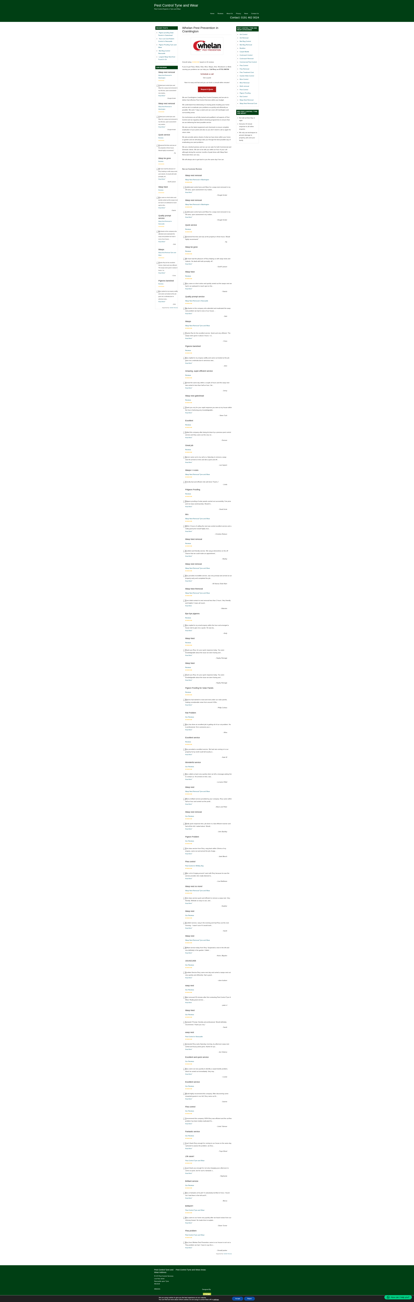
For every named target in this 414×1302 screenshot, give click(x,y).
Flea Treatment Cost (247, 72)
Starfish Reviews (228, 1253)
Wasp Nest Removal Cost (248, 103)
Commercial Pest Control (248, 62)
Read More (188, 192)
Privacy (238, 13)
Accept (237, 1299)
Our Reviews (189, 717)
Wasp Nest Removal (246, 100)
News (246, 13)
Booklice (242, 48)
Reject (249, 1299)
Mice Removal (244, 83)
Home (212, 13)
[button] (398, 1297)
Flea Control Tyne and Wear (195, 1160)
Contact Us (255, 13)
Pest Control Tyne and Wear (176, 5)
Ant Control (243, 34)
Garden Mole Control (247, 76)
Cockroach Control (246, 55)
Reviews (220, 13)
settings (216, 1300)
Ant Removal (244, 38)
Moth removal (244, 86)
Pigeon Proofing (245, 93)
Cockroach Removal (246, 58)
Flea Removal (244, 69)
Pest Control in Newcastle (194, 1036)
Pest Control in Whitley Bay (194, 866)
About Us (230, 13)
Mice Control (244, 79)
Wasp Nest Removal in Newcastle (196, 301)
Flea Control (244, 65)
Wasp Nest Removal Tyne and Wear (197, 325)
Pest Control (244, 89)
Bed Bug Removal (246, 45)
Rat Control (243, 96)
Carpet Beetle (244, 52)
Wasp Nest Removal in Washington (197, 179)
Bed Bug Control (245, 41)
